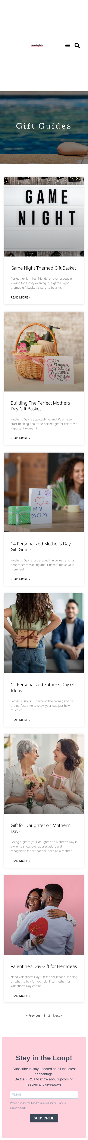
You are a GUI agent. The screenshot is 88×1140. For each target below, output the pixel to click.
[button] (68, 45)
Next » (57, 1015)
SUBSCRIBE (44, 1118)
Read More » (20, 297)
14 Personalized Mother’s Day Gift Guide (41, 546)
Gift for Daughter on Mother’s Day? (40, 828)
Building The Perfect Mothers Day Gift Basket (40, 406)
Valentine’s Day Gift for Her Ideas (44, 966)
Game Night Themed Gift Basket (43, 268)
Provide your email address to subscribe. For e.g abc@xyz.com (38, 1106)
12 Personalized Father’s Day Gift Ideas (44, 687)
